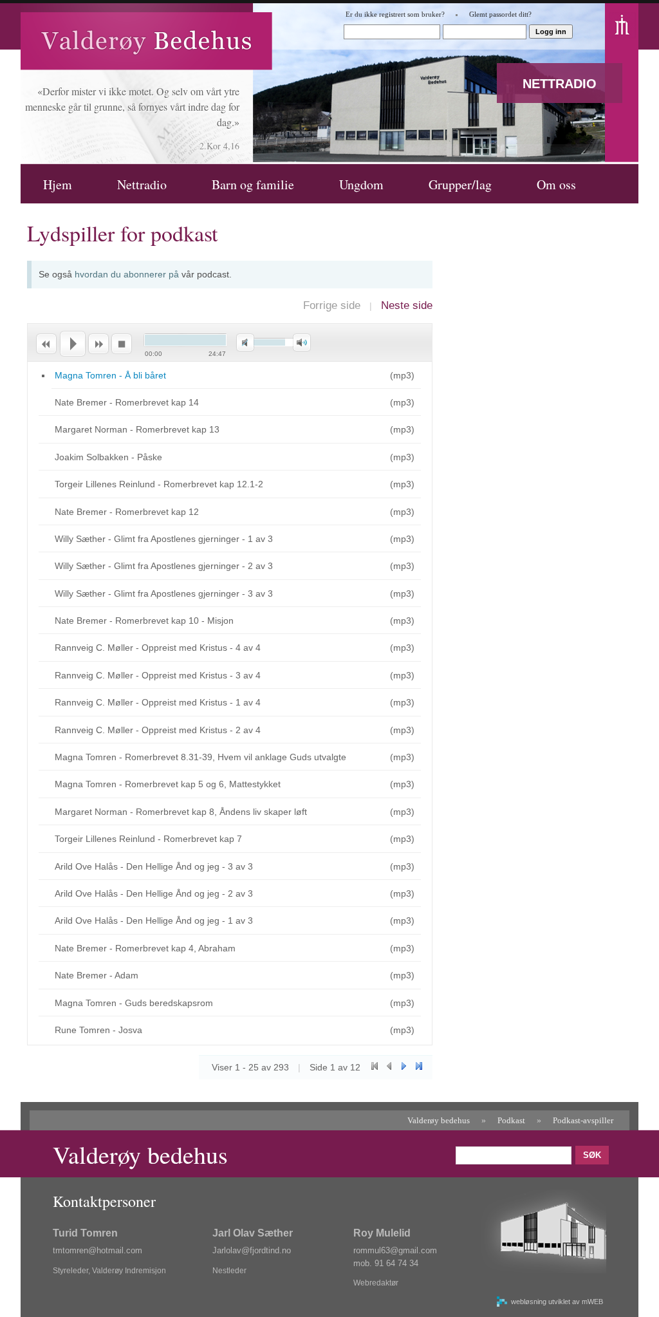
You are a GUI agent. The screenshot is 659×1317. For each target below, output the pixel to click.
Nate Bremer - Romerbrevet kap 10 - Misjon (144, 620)
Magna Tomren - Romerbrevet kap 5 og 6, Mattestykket (168, 784)
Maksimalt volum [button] (302, 342)
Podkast (511, 1120)
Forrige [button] (46, 344)
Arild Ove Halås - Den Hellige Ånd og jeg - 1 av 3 (154, 920)
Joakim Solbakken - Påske (108, 457)
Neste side (406, 305)
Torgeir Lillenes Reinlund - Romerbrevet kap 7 (148, 839)
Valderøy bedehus (438, 1120)
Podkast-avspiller (583, 1120)
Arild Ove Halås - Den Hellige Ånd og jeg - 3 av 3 (154, 866)
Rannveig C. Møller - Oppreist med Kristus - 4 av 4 (158, 647)
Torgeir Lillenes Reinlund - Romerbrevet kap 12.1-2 (159, 484)
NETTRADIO (560, 84)
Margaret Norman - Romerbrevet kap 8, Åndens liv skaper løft (181, 812)
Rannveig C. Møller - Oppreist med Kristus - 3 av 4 (158, 675)
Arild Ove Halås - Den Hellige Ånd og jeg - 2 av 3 (154, 893)
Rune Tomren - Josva (98, 1030)
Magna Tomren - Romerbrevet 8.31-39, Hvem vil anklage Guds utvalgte (200, 757)
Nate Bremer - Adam (96, 975)
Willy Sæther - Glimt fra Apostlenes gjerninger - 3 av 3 (164, 593)
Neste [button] (98, 344)
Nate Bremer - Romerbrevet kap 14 (127, 402)
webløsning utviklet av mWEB (557, 1301)
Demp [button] (245, 342)
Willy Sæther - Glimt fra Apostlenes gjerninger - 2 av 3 (164, 566)
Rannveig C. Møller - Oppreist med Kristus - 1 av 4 (158, 702)
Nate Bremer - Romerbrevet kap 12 (127, 512)
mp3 (402, 375)
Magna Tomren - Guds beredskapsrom (134, 1003)
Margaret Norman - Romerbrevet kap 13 (137, 429)
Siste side (418, 1066)
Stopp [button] (122, 344)
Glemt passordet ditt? (500, 14)
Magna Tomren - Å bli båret (110, 375)
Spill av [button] (72, 343)
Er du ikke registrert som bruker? (395, 14)
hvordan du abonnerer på (127, 274)
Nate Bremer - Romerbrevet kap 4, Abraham (145, 948)
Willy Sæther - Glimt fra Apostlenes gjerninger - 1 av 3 (164, 539)
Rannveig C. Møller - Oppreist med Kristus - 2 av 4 (158, 730)
